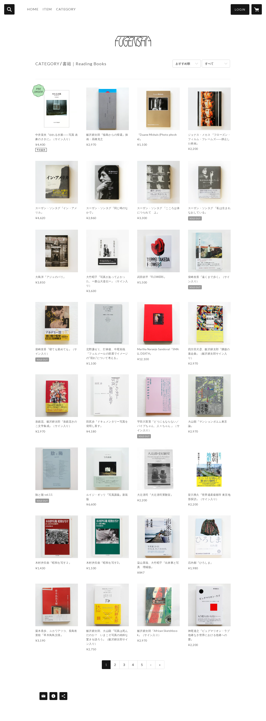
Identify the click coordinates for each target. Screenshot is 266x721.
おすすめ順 (183, 63)
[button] (240, 9)
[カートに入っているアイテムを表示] (256, 9)
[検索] (9, 9)
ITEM (47, 9)
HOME (32, 9)
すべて (209, 63)
